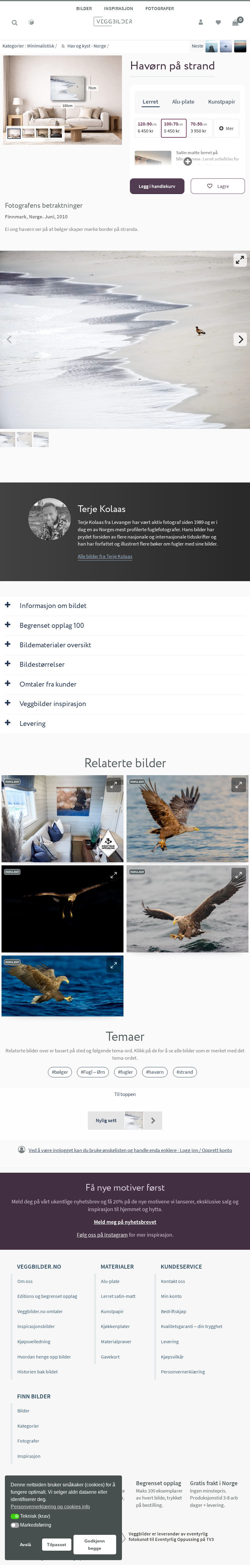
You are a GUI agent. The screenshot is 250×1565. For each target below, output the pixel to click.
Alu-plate (110, 1281)
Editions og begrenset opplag (47, 1296)
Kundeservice (181, 1266)
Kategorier (13, 46)
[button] (113, 785)
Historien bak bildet (37, 1372)
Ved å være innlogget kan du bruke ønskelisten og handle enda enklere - (130, 1150)
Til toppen (125, 1094)
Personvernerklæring (183, 1372)
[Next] (240, 339)
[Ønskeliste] (218, 23)
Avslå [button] (25, 1544)
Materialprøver (116, 1341)
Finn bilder (34, 1396)
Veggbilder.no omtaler (40, 1311)
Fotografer (159, 8)
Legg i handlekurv (157, 186)
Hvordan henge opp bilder (44, 1357)
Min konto (171, 1296)
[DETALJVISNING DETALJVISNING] (125, 340)
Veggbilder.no (39, 1266)
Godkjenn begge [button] (94, 1545)
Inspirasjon (118, 8)
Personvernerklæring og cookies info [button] (50, 1506)
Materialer (117, 1266)
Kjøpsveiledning (33, 1341)
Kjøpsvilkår (172, 1357)
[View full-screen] (240, 260)
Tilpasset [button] (56, 1544)
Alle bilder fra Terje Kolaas (105, 556)
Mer (230, 128)
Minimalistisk (40, 46)
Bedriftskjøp (173, 1311)
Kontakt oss (173, 1281)
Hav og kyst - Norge (86, 46)
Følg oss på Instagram (102, 1234)
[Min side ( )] (201, 23)
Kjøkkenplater (115, 1326)
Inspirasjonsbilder (36, 1326)
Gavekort (110, 1357)
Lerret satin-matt (118, 1296)
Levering (170, 1341)
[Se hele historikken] (153, 1120)
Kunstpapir (112, 1311)
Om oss (25, 1281)
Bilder (84, 8)
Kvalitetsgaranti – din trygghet (191, 1326)
